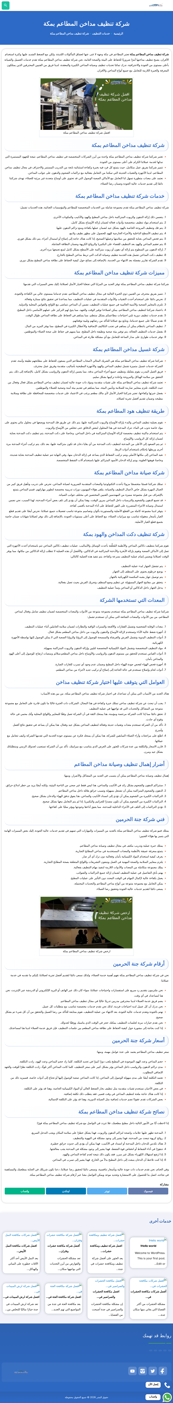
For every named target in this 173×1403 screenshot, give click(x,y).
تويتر (106, 1191)
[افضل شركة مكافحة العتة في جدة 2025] (63, 1288)
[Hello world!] (158, 1240)
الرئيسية (118, 33)
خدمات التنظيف (101, 33)
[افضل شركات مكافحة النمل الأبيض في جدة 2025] (21, 1237)
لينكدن (64, 1191)
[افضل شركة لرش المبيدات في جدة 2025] (21, 1288)
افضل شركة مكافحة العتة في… (63, 1296)
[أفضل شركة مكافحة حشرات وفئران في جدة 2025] (63, 1237)
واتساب (22, 1191)
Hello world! (148, 1245)
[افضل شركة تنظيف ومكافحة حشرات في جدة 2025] (106, 1237)
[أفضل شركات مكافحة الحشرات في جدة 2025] (148, 1283)
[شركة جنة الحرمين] (156, 5)
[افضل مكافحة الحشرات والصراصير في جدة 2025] (106, 1283)
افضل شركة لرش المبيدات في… (21, 1296)
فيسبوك (146, 1191)
